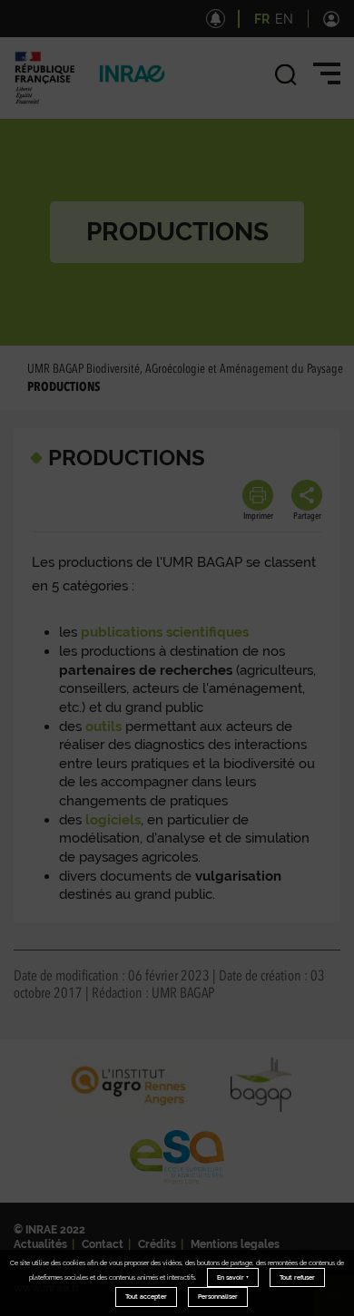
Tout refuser (297, 1277)
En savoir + (233, 1277)
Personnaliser (218, 1296)
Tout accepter (146, 1296)
